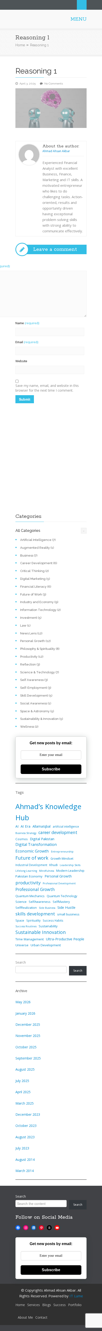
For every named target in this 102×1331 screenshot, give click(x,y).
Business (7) (28, 555)
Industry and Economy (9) (39, 602)
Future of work (31, 858)
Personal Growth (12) (35, 641)
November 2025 (27, 1035)
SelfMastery (61, 902)
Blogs (46, 1305)
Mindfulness (46, 870)
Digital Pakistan (42, 838)
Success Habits (53, 920)
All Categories (27, 530)
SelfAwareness (40, 902)
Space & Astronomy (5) (37, 711)
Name (27, 323)
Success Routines (26, 926)
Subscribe (51, 769)
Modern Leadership (70, 870)
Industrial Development (31, 865)
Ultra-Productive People (65, 939)
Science (21, 902)
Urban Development (46, 945)
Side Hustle (66, 907)
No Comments (53, 83)
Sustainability (48, 926)
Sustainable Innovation (40, 932)
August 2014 (25, 1159)
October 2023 (26, 1125)
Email (27, 342)
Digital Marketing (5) (35, 579)
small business (68, 914)
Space (19, 920)
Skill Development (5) (36, 695)
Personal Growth (58, 876)
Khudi (53, 865)
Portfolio (75, 1305)
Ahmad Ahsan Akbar (56, 151)
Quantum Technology (62, 896)
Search (82, 5)
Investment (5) (31, 617)
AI (17, 826)
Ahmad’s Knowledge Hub (48, 812)
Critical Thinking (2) (34, 571)
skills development (35, 914)
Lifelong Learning (26, 870)
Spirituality (33, 920)
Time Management (29, 939)
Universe (21, 945)
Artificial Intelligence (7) (38, 540)
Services (33, 1305)
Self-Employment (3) (35, 687)
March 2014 (24, 1170)
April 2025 (23, 1092)
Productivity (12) (31, 656)
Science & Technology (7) (39, 672)
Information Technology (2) (40, 610)
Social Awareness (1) (35, 703)
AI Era (25, 826)
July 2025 (22, 1080)
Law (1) (25, 625)
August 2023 (25, 1137)
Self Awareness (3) (34, 680)
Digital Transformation (36, 844)
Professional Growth (35, 889)
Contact (41, 1317)
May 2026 (23, 1002)
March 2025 (24, 1103)
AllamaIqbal (41, 826)
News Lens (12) (31, 633)
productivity (28, 883)
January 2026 (25, 1013)
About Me (25, 1317)
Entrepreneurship (62, 851)
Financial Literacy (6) (35, 586)
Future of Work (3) (33, 594)
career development (57, 832)
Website (21, 361)
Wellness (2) (29, 726)
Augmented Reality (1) (37, 547)
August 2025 (25, 1069)
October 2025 (26, 1047)
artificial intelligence (66, 826)
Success (59, 1305)
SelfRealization (26, 907)
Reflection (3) (30, 664)
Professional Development (59, 883)
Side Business (47, 907)
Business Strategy (25, 833)
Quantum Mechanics (30, 896)
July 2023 (22, 1148)
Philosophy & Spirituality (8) (40, 649)
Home (20, 45)
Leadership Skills (70, 865)
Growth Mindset (62, 858)
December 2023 (27, 1114)
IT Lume (76, 1296)
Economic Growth (32, 851)
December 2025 (27, 1024)
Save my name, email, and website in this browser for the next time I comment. (47, 388)
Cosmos (21, 839)
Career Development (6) (38, 563)
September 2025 (28, 1058)
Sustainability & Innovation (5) (41, 719)
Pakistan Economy (28, 876)
